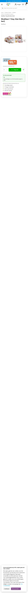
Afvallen (14, 12)
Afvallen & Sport (8, 12)
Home (2, 12)
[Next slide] (24, 40)
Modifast (3, 24)
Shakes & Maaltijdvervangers (7, 14)
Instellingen (6, 588)
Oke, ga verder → (16, 588)
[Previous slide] (3, 40)
